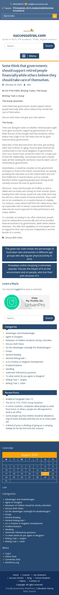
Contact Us (34, 581)
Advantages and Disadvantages (20, 333)
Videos (23, 581)
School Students (42, 578)
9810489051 (18, 4)
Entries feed (10, 556)
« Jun (4, 487)
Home (16, 575)
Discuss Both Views (13, 237)
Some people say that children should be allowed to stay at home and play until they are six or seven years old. (31, 418)
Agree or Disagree (14, 336)
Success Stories (16, 578)
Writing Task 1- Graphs (16, 379)
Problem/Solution (14, 365)
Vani (29, 84)
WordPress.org (12, 562)
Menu (32, 56)
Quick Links (9, 16)
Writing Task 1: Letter (15, 383)
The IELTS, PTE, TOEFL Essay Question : (24, 402)
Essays (9, 351)
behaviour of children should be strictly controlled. (29, 340)
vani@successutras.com (38, 4)
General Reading (13, 354)
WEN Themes (29, 591)
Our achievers (39, 575)
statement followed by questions (21, 372)
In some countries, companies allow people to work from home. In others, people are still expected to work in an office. (30, 409)
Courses (26, 575)
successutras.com (29, 35)
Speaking (10, 369)
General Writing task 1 (16, 358)
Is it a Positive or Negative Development (24, 361)
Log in (8, 553)
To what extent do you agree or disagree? (25, 376)
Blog (29, 578)
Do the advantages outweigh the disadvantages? (28, 347)
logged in (18, 289)
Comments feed (12, 559)
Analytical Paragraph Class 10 (19, 399)
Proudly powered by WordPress (20, 588)
